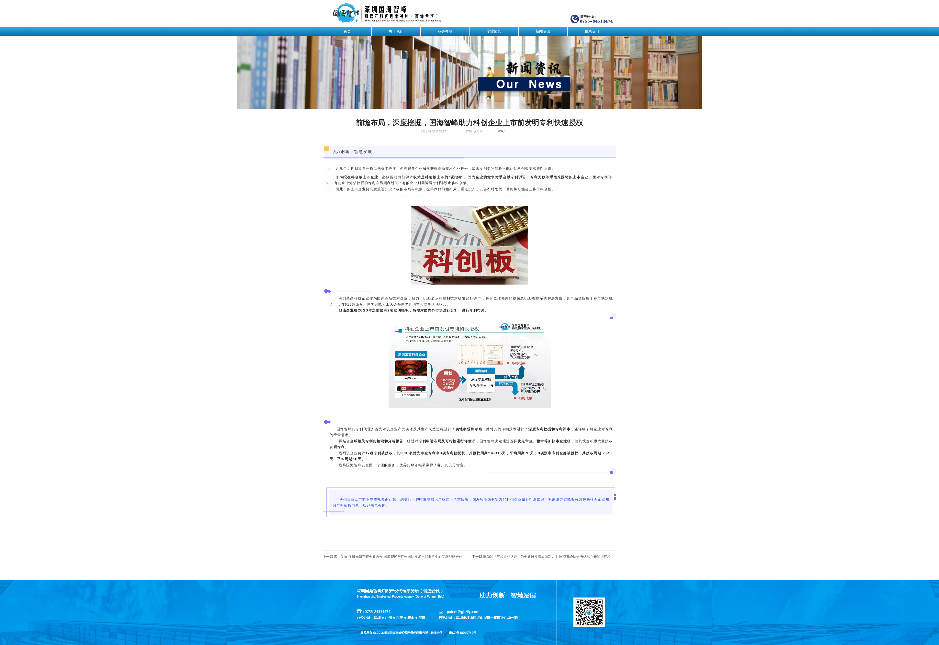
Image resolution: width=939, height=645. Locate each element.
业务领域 (445, 31)
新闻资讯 (543, 31)
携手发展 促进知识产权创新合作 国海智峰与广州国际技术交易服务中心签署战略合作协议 (401, 557)
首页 (347, 31)
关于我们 (396, 31)
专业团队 (494, 31)
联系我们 (591, 31)
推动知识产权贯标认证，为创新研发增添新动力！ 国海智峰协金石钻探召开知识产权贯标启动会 (555, 557)
